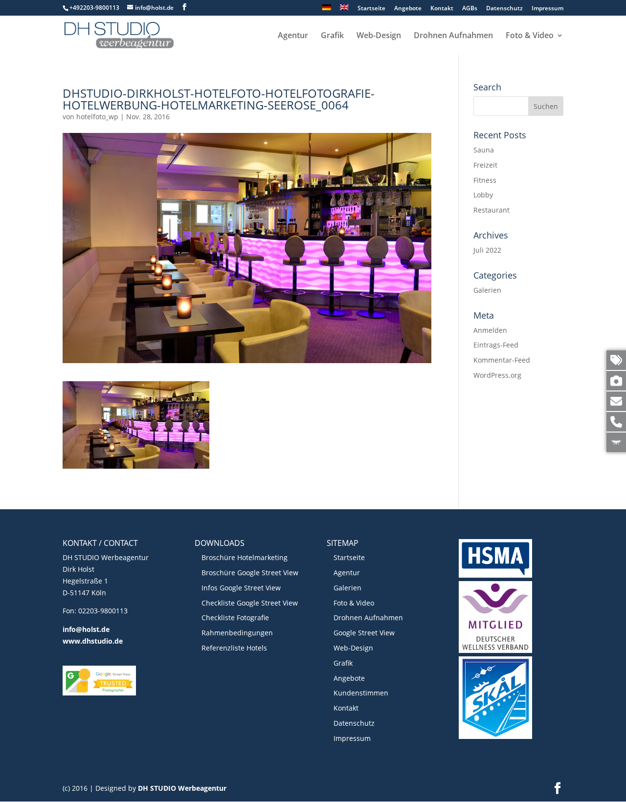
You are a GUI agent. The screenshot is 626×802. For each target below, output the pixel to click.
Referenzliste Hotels (234, 647)
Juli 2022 (487, 250)
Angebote (408, 8)
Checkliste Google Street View (249, 602)
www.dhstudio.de (93, 641)
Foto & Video (530, 36)
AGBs (469, 8)
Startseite (371, 8)
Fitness (484, 180)
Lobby (483, 194)
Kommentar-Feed (501, 360)
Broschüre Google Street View (249, 572)
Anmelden (490, 330)
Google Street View (364, 632)
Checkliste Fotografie (235, 617)
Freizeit (485, 165)
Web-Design (379, 36)
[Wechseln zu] (326, 10)
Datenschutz (504, 8)
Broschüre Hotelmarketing (244, 557)
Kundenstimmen (361, 692)
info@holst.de (86, 629)
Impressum (547, 8)
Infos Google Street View (241, 587)
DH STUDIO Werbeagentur (182, 788)
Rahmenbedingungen (237, 632)
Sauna (483, 149)
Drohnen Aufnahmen (453, 36)
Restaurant (491, 210)
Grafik (332, 36)
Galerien (487, 290)
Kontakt (441, 8)
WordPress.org (497, 375)
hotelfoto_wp (97, 116)
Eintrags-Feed (495, 344)
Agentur (293, 36)
